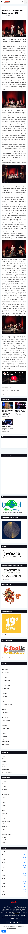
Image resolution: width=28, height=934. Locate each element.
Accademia (4, 675)
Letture (4, 707)
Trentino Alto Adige (6, 834)
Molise (3, 810)
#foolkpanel (5, 669)
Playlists (4, 723)
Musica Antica (5, 715)
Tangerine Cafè (5, 741)
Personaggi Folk (6, 720)
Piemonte (4, 816)
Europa (4, 761)
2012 (14, 857)
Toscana (4, 832)
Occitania (4, 813)
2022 (14, 883)
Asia (3, 758)
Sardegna (4, 826)
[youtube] (20, 922)
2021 (14, 881)
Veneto (4, 842)
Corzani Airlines (5, 688)
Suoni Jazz (4, 736)
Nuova (3, 451)
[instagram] (14, 922)
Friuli (3, 797)
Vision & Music (5, 744)
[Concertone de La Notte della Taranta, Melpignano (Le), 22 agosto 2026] (7, 405)
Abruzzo (4, 781)
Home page (5, 7)
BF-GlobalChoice (6, 680)
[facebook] (7, 922)
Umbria (4, 837)
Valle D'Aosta (5, 840)
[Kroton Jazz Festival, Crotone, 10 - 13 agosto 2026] (20, 405)
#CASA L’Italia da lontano (8, 667)
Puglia (3, 818)
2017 (14, 870)
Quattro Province (6, 821)
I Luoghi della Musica (13, 7)
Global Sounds (5, 764)
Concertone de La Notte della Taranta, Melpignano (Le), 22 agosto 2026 (7, 412)
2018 (14, 873)
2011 (14, 854)
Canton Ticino (5, 792)
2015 (14, 865)
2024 (14, 889)
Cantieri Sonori (5, 683)
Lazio (3, 800)
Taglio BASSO (5, 739)
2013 (14, 859)
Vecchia (25, 451)
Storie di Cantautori (6, 731)
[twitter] (17, 922)
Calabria (4, 786)
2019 (14, 875)
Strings (4, 733)
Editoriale (4, 693)
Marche (4, 807)
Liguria (3, 802)
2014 (14, 862)
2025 (14, 891)
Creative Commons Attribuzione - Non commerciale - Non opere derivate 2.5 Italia (14, 917)
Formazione (5, 696)
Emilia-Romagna (6, 794)
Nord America (5, 766)
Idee (3, 701)
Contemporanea (6, 685)
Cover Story (5, 691)
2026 (14, 894)
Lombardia (4, 805)
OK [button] (3, 931)
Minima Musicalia (6, 712)
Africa (3, 756)
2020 (14, 878)
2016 (14, 867)
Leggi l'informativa (11, 928)
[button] (1, 2)
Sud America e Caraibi (7, 772)
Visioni (3, 747)
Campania (4, 789)
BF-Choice (4, 677)
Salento (4, 824)
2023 (14, 886)
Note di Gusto (5, 717)
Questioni (4, 725)
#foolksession (5, 672)
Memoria (4, 709)
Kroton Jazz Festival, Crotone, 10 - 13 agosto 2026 (20, 412)
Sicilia (3, 829)
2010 (14, 851)
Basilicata (4, 783)
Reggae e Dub (5, 728)
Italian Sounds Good (7, 704)
